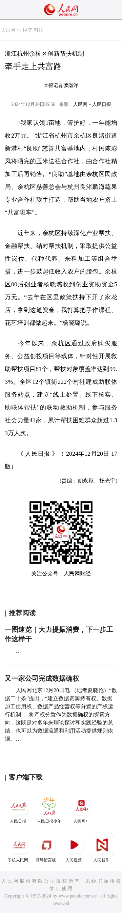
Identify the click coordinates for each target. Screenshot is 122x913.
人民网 (8, 30)
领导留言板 (46, 860)
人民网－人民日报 (92, 104)
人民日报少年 (49, 821)
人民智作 (101, 860)
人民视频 (73, 860)
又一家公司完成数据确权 (42, 678)
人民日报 (18, 821)
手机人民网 (18, 860)
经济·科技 (33, 30)
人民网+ (80, 821)
